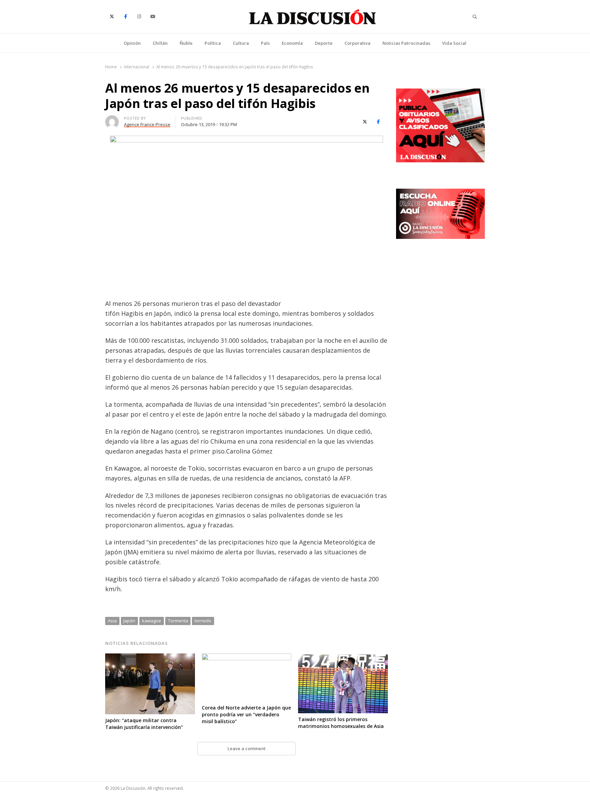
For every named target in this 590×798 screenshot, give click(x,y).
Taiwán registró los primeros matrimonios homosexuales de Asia (341, 722)
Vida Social (454, 43)
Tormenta (178, 621)
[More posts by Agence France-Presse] (112, 119)
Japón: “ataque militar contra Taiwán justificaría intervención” (144, 723)
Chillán (160, 43)
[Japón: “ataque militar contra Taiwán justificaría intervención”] (150, 657)
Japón (129, 621)
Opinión (132, 43)
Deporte (324, 43)
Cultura (241, 43)
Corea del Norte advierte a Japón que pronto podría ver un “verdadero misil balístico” (246, 714)
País (265, 43)
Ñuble (186, 43)
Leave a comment (246, 748)
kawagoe (151, 621)
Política (213, 43)
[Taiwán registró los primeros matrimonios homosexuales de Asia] (343, 657)
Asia (112, 621)
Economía (292, 43)
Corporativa (357, 43)
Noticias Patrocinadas (406, 43)
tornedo (203, 621)
